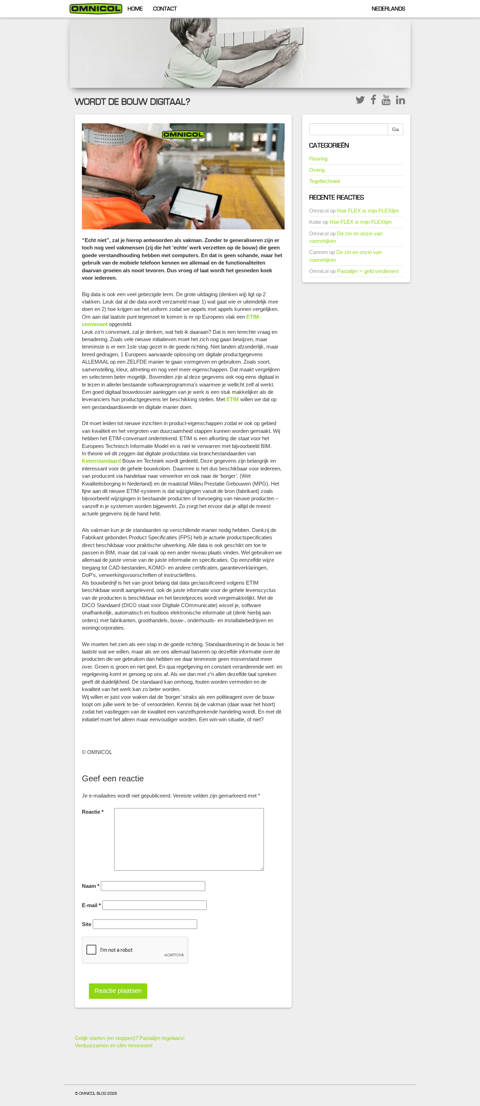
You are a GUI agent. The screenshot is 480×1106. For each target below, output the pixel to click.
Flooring (318, 159)
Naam (90, 886)
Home (135, 9)
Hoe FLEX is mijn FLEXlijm (368, 211)
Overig (317, 170)
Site (86, 924)
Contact (165, 9)
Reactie (93, 812)
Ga (395, 129)
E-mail (91, 905)
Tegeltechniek (324, 181)
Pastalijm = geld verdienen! (368, 271)
